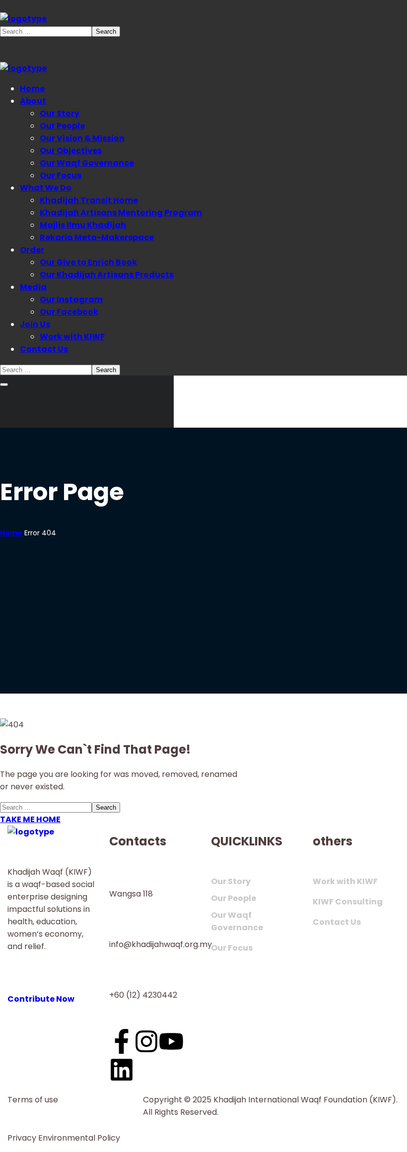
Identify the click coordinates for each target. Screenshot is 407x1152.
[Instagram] (146, 1041)
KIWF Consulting (348, 901)
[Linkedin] (121, 1069)
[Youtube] (171, 1041)
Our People (233, 898)
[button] (50, 992)
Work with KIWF (345, 881)
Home (11, 533)
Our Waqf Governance (237, 921)
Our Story (231, 881)
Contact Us (337, 922)
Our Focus (232, 948)
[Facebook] (121, 1041)
